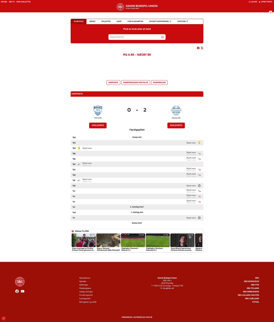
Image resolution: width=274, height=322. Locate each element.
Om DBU (4, 2)
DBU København (251, 292)
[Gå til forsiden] (137, 7)
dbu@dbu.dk (168, 288)
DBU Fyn (255, 285)
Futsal (255, 302)
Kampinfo (113, 83)
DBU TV (12, 2)
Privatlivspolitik (86, 295)
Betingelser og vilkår (88, 302)
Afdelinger (83, 285)
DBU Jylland (253, 288)
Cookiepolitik (84, 299)
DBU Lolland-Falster (248, 295)
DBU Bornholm (251, 281)
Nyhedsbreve (84, 278)
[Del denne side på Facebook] (198, 48)
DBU (257, 278)
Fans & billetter (23, 2)
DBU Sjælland (252, 299)
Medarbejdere (85, 288)
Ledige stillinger (86, 292)
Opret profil (267, 2)
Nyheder (82, 281)
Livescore (181, 21)
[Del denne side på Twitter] (202, 48)
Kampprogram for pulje (135, 83)
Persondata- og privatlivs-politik (137, 317)
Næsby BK (176, 118)
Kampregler (159, 83)
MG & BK (98, 118)
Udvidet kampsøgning (159, 21)
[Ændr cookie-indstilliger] (3, 318)
